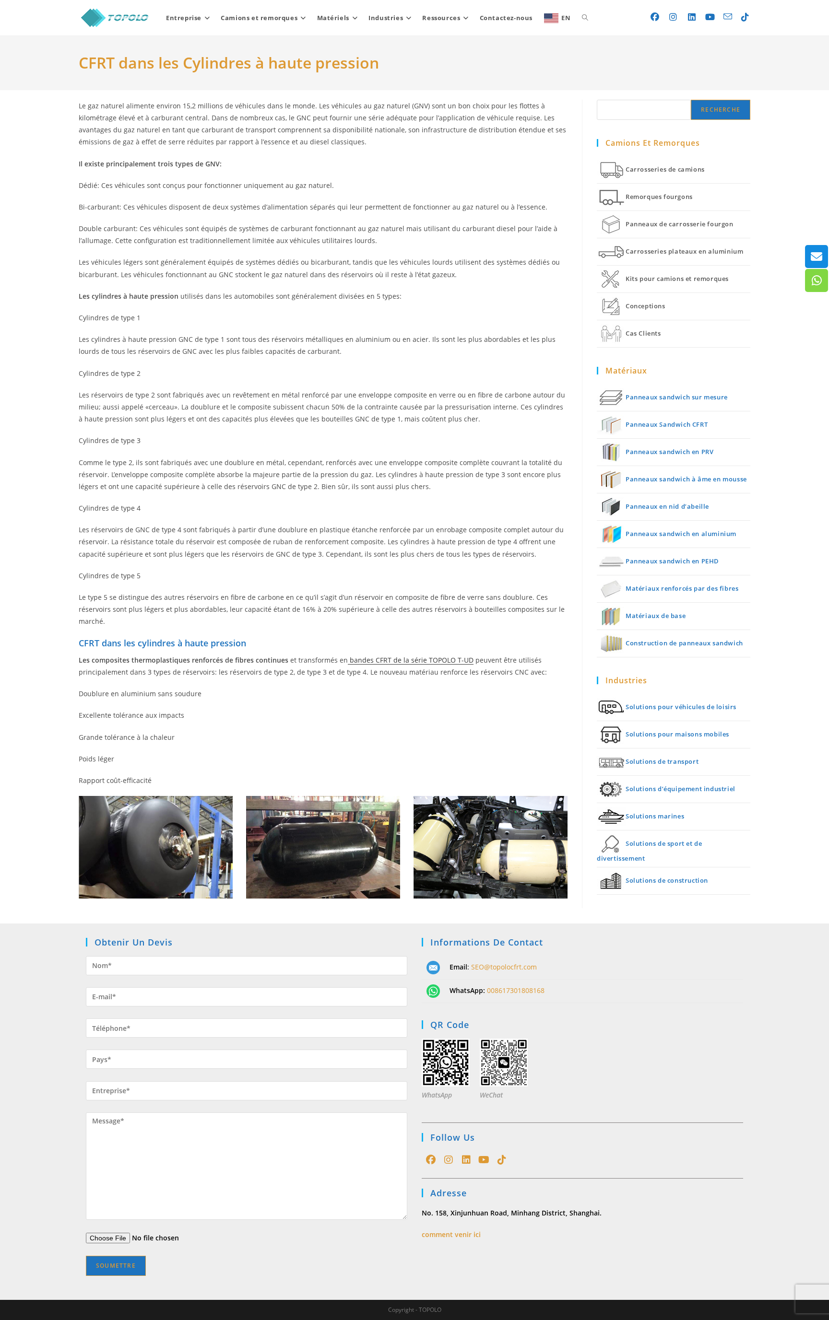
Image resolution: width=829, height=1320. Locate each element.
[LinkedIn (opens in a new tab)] (692, 17)
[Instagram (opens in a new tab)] (673, 17)
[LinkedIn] (466, 1159)
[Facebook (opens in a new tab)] (655, 17)
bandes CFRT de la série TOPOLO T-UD (411, 660)
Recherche (720, 109)
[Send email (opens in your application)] (728, 16)
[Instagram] (448, 1159)
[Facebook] (431, 1159)
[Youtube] (484, 1159)
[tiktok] (502, 1159)
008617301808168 (516, 990)
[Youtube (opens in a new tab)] (710, 17)
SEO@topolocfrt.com (504, 966)
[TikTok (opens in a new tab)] (745, 17)
